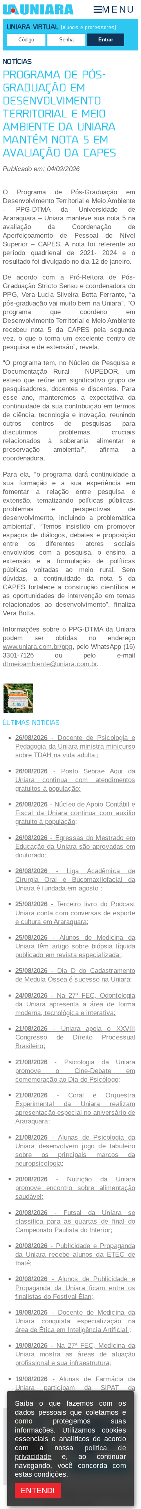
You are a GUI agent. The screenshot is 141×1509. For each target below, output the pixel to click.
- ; (75, 746)
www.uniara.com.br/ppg (37, 646)
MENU (118, 9)
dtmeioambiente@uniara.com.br (50, 664)
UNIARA (38, 9)
